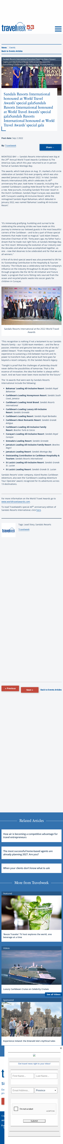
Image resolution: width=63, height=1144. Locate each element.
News (4, 47)
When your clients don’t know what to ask (26, 868)
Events (12, 47)
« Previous (10, 688)
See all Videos (54, 994)
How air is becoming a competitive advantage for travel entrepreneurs (30, 835)
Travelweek (10, 145)
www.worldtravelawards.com (15, 501)
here (38, 510)
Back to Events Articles (12, 51)
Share (49, 147)
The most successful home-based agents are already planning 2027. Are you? (28, 853)
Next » (29, 689)
